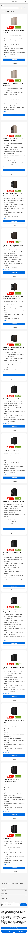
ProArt (7, 885)
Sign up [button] (23, 904)
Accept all (20, 931)
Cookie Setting (14, 928)
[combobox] (9, 8)
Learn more (14, 59)
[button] (2, 1)
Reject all (7, 931)
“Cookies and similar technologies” (15, 925)
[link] (14, 1)
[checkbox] (14, 63)
